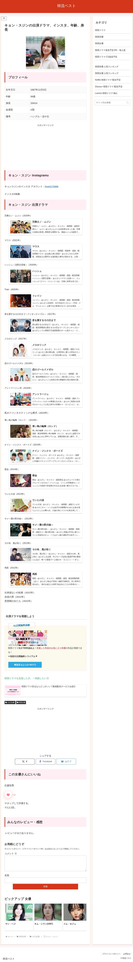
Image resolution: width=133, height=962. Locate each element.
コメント (11, 853)
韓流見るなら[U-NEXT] (25, 665)
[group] (19, 917)
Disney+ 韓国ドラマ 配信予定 (108, 86)
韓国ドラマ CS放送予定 (106, 57)
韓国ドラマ (100, 30)
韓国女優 (22, 702)
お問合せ (127, 954)
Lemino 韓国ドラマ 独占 (106, 93)
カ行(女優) (11, 702)
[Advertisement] (45, 149)
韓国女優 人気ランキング (106, 73)
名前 (7, 875)
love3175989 (51, 186)
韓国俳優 (99, 37)
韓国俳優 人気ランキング (106, 66)
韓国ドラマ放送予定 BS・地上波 (110, 50)
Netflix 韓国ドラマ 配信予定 (108, 80)
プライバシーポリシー (111, 954)
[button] (81, 916)
